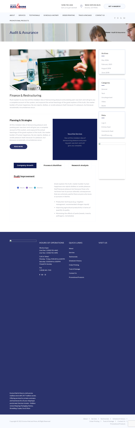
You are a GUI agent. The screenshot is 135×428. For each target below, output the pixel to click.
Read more (74, 152)
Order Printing (68, 15)
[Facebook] (40, 275)
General (104, 89)
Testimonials (34, 15)
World (103, 106)
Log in (103, 123)
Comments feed (107, 131)
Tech (103, 93)
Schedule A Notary (51, 15)
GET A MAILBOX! (114, 6)
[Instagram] (45, 275)
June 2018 (105, 73)
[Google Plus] (42, 275)
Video (103, 102)
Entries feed (105, 127)
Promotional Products (19, 21)
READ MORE (18, 146)
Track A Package (85, 15)
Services (22, 15)
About (12, 15)
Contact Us (100, 15)
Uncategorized (106, 97)
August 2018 (106, 68)
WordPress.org (106, 135)
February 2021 (106, 64)
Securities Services (75, 134)
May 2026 (105, 60)
